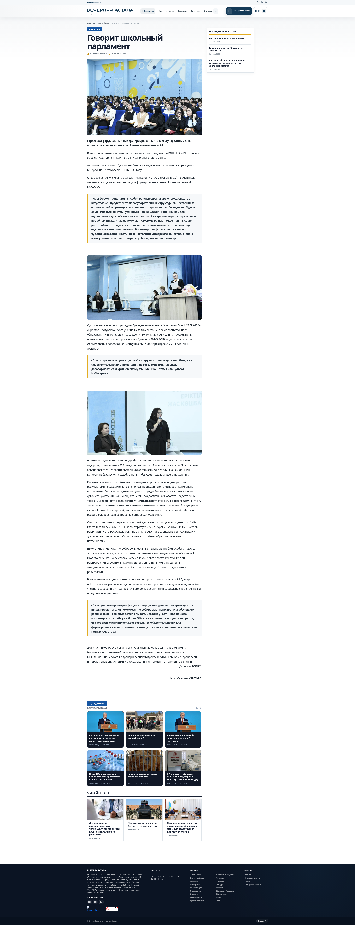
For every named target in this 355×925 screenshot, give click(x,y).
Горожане (182, 11)
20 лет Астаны (196, 875)
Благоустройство (166, 11)
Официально (221, 894)
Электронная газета (252, 884)
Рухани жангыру (197, 900)
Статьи (247, 881)
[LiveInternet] (103, 909)
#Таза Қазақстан (94, 2)
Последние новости (252, 878)
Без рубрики (103, 23)
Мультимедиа (196, 888)
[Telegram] (262, 2)
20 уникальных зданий (225, 875)
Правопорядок (196, 897)
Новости (219, 888)
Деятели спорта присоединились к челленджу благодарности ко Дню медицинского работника (104, 829)
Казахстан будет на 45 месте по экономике (226, 49)
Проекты (219, 897)
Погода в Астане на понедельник (226, 38)
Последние (149, 11)
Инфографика (196, 884)
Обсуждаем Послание (225, 891)
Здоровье (195, 11)
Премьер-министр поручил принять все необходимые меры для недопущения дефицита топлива (182, 827)
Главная (91, 23)
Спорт (218, 900)
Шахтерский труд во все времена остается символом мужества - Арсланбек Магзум (227, 63)
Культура (219, 884)
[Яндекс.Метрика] (93, 909)
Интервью (208, 11)
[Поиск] (215, 11)
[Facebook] (266, 2)
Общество (194, 894)
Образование (195, 891)
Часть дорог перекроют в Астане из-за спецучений (142, 824)
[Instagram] (258, 2)
